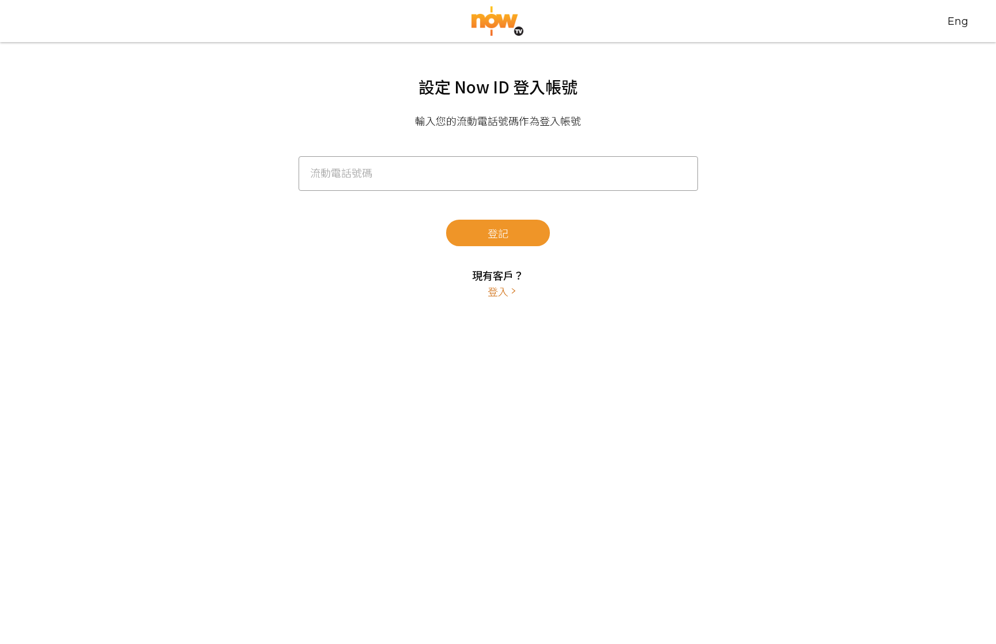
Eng (958, 21)
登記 (498, 232)
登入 (498, 291)
